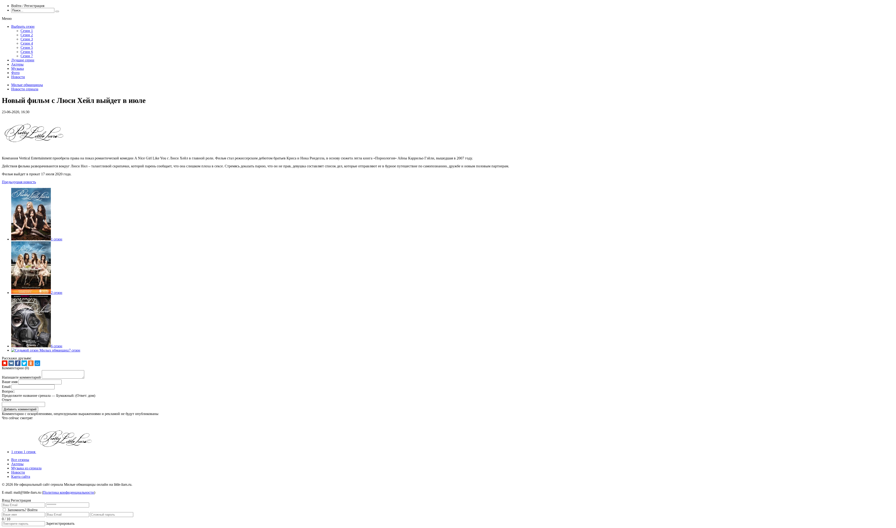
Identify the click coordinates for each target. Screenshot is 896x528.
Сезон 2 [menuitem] (27, 35)
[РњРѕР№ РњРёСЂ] (37, 363)
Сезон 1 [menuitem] (27, 31)
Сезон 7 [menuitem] (27, 56)
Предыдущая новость (19, 182)
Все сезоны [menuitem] (20, 460)
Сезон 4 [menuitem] (27, 43)
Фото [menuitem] (15, 73)
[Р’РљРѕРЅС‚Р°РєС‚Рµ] (11, 363)
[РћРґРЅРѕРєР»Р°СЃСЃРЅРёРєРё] (31, 363)
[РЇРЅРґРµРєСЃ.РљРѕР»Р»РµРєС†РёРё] (4, 363)
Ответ (6, 400)
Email (6, 387)
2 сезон (56, 293)
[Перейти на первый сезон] (31, 239)
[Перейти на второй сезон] (31, 293)
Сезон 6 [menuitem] (27, 52)
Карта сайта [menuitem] (20, 477)
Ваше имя (10, 382)
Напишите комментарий (21, 377)
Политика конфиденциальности (68, 492)
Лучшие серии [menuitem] (22, 60)
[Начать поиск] (57, 11)
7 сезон (74, 350)
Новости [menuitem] (18, 77)
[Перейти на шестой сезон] (31, 346)
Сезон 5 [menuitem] (27, 47)
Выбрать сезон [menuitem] (23, 26)
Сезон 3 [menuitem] (27, 39)
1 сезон (56, 239)
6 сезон (56, 346)
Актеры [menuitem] (17, 64)
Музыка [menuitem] (17, 68)
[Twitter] (24, 363)
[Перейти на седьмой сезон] (40, 350)
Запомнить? (16, 510)
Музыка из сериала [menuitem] (26, 468)
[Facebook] (18, 363)
